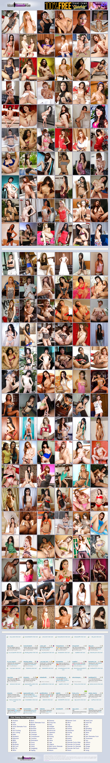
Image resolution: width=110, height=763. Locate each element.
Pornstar (70, 736)
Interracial (52, 730)
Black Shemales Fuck (38, 722)
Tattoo (87, 732)
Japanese (52, 732)
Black (32, 720)
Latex (50, 738)
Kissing (51, 736)
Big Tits (15, 748)
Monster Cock (71, 720)
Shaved (69, 740)
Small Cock (89, 720)
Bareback (16, 736)
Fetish (33, 746)
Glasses (51, 720)
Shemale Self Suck (73, 748)
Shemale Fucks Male (74, 742)
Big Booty (16, 744)
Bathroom (16, 738)
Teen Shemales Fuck (92, 736)
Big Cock (15, 746)
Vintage (87, 746)
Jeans (51, 734)
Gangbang (34, 748)
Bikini (14, 750)
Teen (86, 734)
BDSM (15, 742)
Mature (51, 750)
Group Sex (52, 722)
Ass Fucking (17, 730)
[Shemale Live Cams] (76, 9)
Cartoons (34, 732)
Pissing (69, 732)
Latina (51, 740)
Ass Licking (16, 732)
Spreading (88, 728)
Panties (69, 728)
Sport (87, 726)
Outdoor (69, 726)
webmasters (46, 760)
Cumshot (33, 738)
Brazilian (33, 728)
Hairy (50, 724)
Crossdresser (35, 736)
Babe (14, 734)
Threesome (88, 738)
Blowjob (33, 726)
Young (87, 750)
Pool (68, 734)
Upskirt (87, 744)
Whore (87, 748)
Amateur (15, 720)
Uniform (87, 742)
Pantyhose (70, 730)
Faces (33, 742)
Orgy (68, 724)
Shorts (69, 750)
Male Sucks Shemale (55, 746)
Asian (14, 724)
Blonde (33, 724)
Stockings (88, 730)
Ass (14, 728)
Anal (14, 722)
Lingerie (51, 744)
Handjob (51, 726)
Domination (34, 740)
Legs (50, 742)
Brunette (33, 730)
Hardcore (52, 728)
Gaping (33, 750)
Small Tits (88, 722)
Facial (33, 744)
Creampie (34, 734)
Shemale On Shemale (74, 746)
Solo (86, 724)
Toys (86, 740)
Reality (69, 738)
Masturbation (53, 748)
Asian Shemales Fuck (20, 726)
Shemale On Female (73, 744)
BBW (14, 740)
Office (69, 722)
